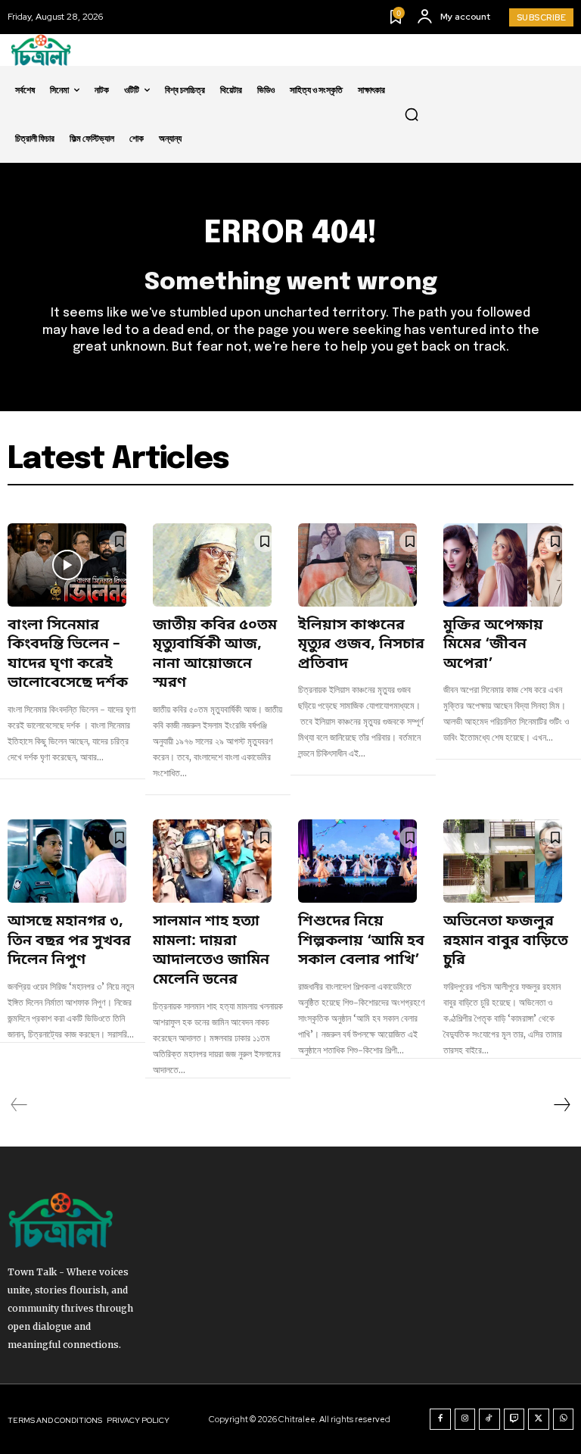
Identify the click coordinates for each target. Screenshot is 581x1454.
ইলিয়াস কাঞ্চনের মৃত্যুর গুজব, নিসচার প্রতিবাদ (361, 645)
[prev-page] (19, 1105)
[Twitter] (538, 1419)
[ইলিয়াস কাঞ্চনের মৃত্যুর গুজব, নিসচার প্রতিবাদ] (357, 565)
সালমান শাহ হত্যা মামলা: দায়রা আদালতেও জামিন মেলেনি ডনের (211, 951)
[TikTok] (489, 1419)
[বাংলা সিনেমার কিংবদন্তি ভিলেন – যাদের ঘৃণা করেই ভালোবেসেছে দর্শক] (67, 565)
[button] (411, 114)
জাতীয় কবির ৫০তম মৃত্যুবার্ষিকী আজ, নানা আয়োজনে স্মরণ (215, 655)
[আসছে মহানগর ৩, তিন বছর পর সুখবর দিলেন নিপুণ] (67, 861)
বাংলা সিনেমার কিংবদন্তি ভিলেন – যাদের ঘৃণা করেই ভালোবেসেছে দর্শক (68, 655)
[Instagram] (465, 1419)
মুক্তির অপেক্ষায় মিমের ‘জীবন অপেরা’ (493, 645)
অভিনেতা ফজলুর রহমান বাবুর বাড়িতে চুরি (505, 941)
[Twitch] (514, 1419)
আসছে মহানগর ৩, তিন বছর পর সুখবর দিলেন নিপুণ (69, 941)
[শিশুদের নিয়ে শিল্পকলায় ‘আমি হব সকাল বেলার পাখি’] (357, 861)
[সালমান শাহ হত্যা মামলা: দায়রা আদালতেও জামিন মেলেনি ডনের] (212, 861)
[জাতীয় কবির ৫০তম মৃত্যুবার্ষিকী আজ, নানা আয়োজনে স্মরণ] (212, 565)
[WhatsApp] (563, 1419)
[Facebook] (440, 1419)
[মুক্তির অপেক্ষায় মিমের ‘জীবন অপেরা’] (502, 565)
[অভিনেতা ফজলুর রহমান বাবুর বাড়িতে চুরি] (502, 861)
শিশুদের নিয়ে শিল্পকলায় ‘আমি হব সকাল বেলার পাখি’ (361, 941)
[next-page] (561, 1105)
